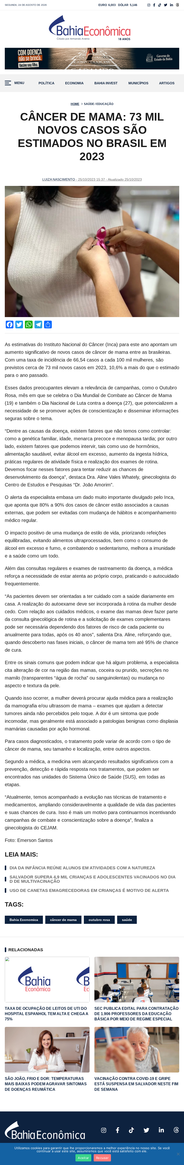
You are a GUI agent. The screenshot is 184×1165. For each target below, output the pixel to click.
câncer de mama (63, 920)
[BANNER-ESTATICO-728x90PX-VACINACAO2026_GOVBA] (92, 58)
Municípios (138, 83)
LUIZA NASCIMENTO (58, 179)
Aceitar (83, 1158)
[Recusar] (178, 1154)
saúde (127, 920)
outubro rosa (99, 920)
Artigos (166, 83)
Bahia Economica (24, 920)
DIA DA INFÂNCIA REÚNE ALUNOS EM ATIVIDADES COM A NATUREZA (82, 868)
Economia (74, 83)
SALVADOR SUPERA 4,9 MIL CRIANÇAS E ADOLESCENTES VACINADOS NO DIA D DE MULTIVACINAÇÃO (92, 879)
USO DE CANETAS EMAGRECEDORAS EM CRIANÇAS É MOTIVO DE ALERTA (89, 890)
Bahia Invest (106, 83)
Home (75, 104)
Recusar (102, 1158)
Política (46, 83)
